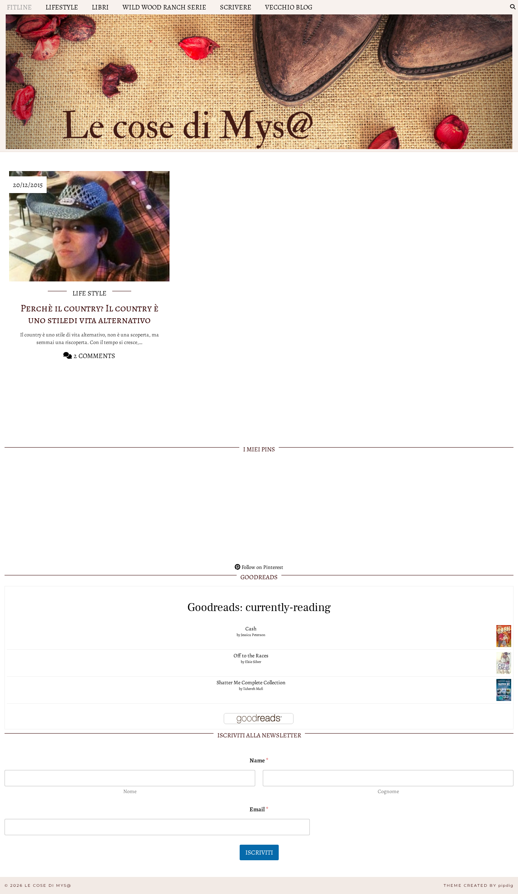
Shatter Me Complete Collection (251, 682)
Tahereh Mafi (253, 688)
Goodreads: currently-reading (259, 607)
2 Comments (93, 355)
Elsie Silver (253, 661)
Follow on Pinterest (261, 567)
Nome (130, 791)
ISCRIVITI (259, 852)
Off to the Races (251, 655)
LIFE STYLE (89, 293)
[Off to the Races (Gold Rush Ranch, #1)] (503, 662)
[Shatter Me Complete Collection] (503, 689)
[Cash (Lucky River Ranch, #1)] (503, 635)
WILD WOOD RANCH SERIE (164, 7)
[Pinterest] (55, 509)
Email (259, 809)
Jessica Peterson (253, 634)
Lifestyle (62, 7)
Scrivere (235, 7)
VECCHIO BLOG (288, 7)
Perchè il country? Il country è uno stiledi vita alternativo (89, 314)
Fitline (19, 7)
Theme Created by (478, 885)
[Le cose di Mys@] (259, 80)
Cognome (388, 791)
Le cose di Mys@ (48, 885)
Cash (250, 628)
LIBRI (100, 7)
